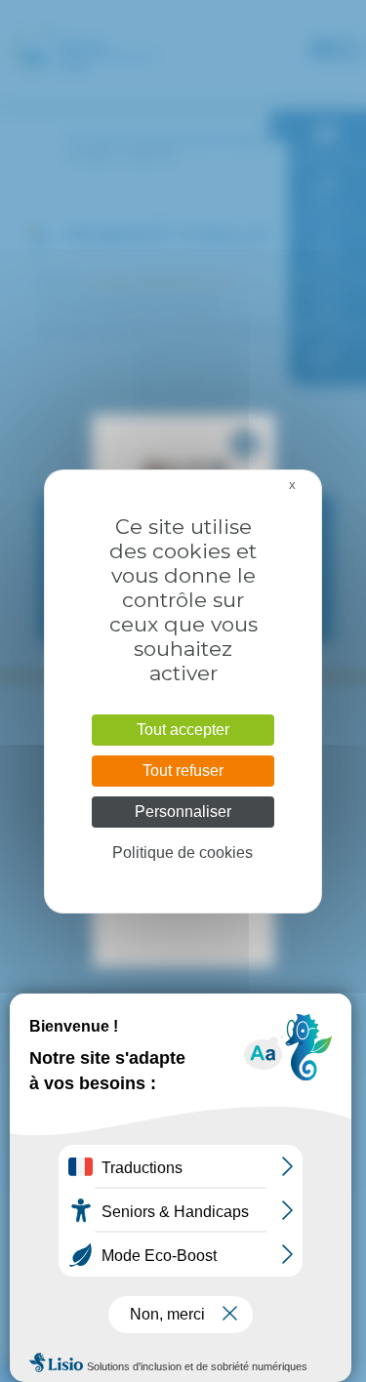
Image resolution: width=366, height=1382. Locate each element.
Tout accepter (183, 729)
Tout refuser (183, 770)
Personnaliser (183, 811)
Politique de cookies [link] (182, 852)
